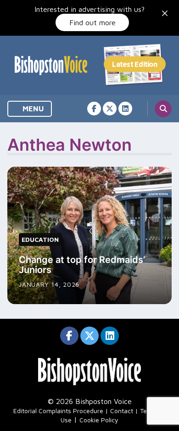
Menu (32, 108)
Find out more (92, 22)
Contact (121, 411)
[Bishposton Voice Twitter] (110, 108)
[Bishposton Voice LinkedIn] (125, 108)
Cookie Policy (98, 420)
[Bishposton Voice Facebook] (94, 108)
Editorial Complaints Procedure (58, 411)
